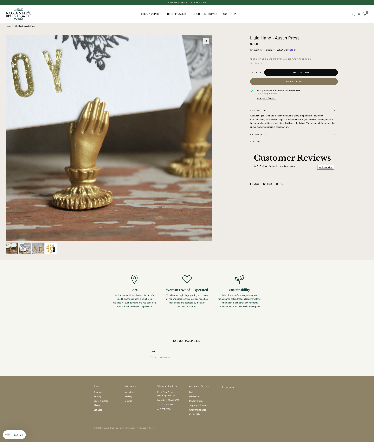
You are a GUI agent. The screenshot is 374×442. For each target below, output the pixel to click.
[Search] (353, 14)
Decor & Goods (101, 401)
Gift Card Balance (197, 410)
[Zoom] (206, 41)
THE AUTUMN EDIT (152, 14)
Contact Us (194, 414)
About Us (129, 392)
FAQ (191, 392)
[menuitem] (152, 14)
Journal (128, 401)
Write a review (326, 167)
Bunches (98, 392)
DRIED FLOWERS (176, 14)
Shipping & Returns (198, 405)
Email (152, 351)
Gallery (128, 396)
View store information (266, 98)
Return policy (259, 135)
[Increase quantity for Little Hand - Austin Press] (260, 72)
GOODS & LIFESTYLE (205, 14)
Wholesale (194, 396)
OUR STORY (230, 14)
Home (8, 26)
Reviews (255, 142)
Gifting (97, 405)
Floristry (97, 396)
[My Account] (359, 14)
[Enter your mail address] (221, 357)
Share (256, 184)
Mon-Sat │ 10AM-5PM (168, 400)
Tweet (269, 184)
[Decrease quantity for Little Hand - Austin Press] (252, 72)
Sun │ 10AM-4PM (166, 404)
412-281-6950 (163, 409)
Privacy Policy (196, 401)
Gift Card (98, 410)
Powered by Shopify (147, 428)
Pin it (282, 184)
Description (258, 110)
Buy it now (294, 82)
